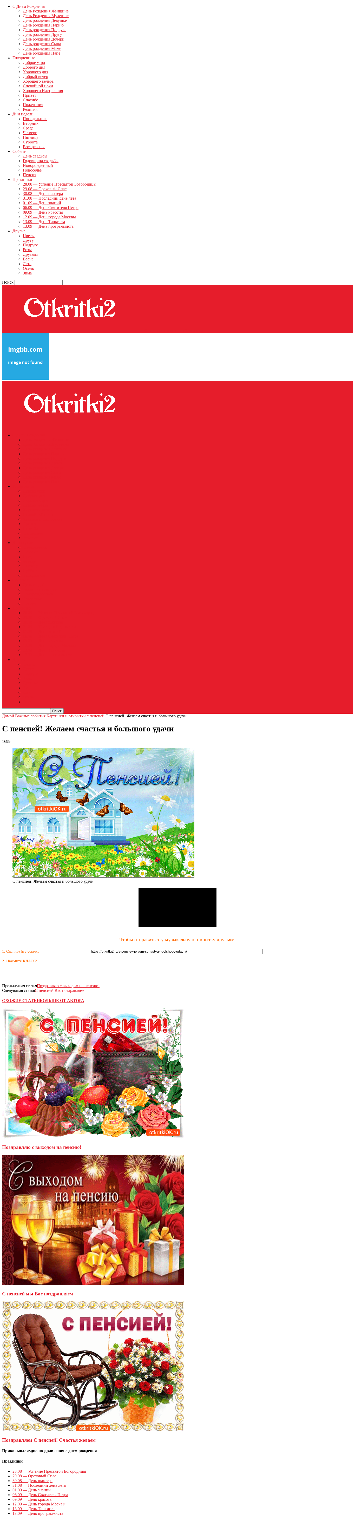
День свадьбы (35, 156)
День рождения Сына (42, 44)
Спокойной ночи (38, 86)
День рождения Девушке (45, 20)
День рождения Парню (43, 25)
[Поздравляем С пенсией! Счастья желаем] (93, 1430)
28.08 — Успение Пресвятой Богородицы (59, 184)
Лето (27, 263)
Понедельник (35, 118)
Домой (8, 716)
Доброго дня (34, 67)
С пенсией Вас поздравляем (59, 990)
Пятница (30, 137)
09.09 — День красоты (43, 212)
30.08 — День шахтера (43, 193)
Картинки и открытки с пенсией (75, 716)
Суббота (30, 142)
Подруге (30, 245)
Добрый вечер (35, 76)
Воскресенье (34, 147)
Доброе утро (34, 62)
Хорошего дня (35, 72)
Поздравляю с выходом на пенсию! (68, 986)
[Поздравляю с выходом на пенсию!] (93, 1137)
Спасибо (30, 100)
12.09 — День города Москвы (49, 217)
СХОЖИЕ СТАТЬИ (21, 1000)
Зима (27, 273)
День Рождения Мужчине (46, 16)
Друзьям (30, 254)
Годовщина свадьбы (40, 161)
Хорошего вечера (38, 81)
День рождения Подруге (44, 30)
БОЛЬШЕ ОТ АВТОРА (62, 1000)
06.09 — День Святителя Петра (50, 207)
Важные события (30, 716)
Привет (29, 95)
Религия (30, 109)
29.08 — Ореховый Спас (45, 189)
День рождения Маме (42, 48)
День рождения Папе (41, 53)
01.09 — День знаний (42, 203)
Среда (28, 128)
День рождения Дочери (43, 39)
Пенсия (29, 175)
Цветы (29, 235)
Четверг (30, 132)
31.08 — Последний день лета (49, 198)
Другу (28, 240)
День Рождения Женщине (46, 11)
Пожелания (33, 104)
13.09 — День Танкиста (44, 221)
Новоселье (32, 170)
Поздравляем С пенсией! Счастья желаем (49, 1440)
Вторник (30, 123)
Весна (28, 259)
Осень (28, 268)
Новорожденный (38, 165)
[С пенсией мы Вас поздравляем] (93, 1283)
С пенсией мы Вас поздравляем (37, 1293)
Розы (27, 249)
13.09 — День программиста (48, 226)
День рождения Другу (42, 34)
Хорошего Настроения (43, 90)
